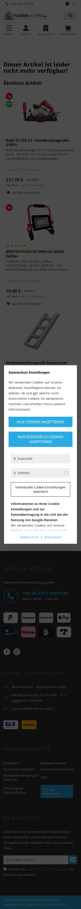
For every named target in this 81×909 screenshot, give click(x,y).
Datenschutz (29, 537)
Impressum (52, 537)
